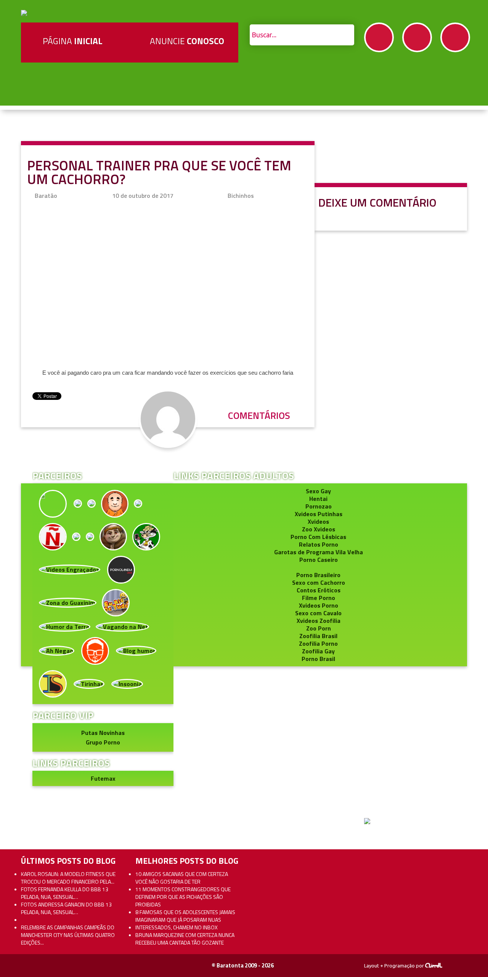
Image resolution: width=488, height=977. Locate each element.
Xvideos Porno (318, 605)
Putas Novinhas (103, 732)
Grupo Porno (103, 742)
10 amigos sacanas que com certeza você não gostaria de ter (181, 878)
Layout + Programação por (394, 965)
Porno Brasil (318, 658)
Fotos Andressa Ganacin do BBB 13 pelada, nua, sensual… (66, 908)
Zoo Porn (318, 628)
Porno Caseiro (318, 559)
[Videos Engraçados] (69, 568)
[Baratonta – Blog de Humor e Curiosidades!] (24, 12)
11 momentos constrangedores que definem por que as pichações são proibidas (183, 896)
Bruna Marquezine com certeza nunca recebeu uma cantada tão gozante (184, 939)
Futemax (103, 778)
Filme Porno (318, 597)
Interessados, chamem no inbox (176, 927)
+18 (455, 37)
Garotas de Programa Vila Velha (318, 552)
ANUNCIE (187, 41)
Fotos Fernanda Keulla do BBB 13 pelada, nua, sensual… (64, 893)
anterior (464, 447)
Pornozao (318, 506)
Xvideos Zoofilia (318, 620)
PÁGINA (73, 41)
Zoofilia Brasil (318, 635)
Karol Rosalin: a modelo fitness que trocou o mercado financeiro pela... (68, 878)
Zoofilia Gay (318, 651)
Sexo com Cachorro (318, 582)
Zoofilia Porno (318, 643)
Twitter (417, 37)
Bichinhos (241, 195)
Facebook (379, 37)
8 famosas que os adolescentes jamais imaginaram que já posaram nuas (185, 916)
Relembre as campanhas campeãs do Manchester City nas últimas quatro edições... (68, 935)
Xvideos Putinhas (318, 513)
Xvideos (318, 521)
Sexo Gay (318, 491)
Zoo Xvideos (318, 529)
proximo (23, 447)
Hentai (318, 498)
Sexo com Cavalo (318, 613)
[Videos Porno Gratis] (121, 568)
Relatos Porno (318, 544)
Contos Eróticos (318, 590)
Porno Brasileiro (318, 574)
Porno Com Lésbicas (318, 536)
